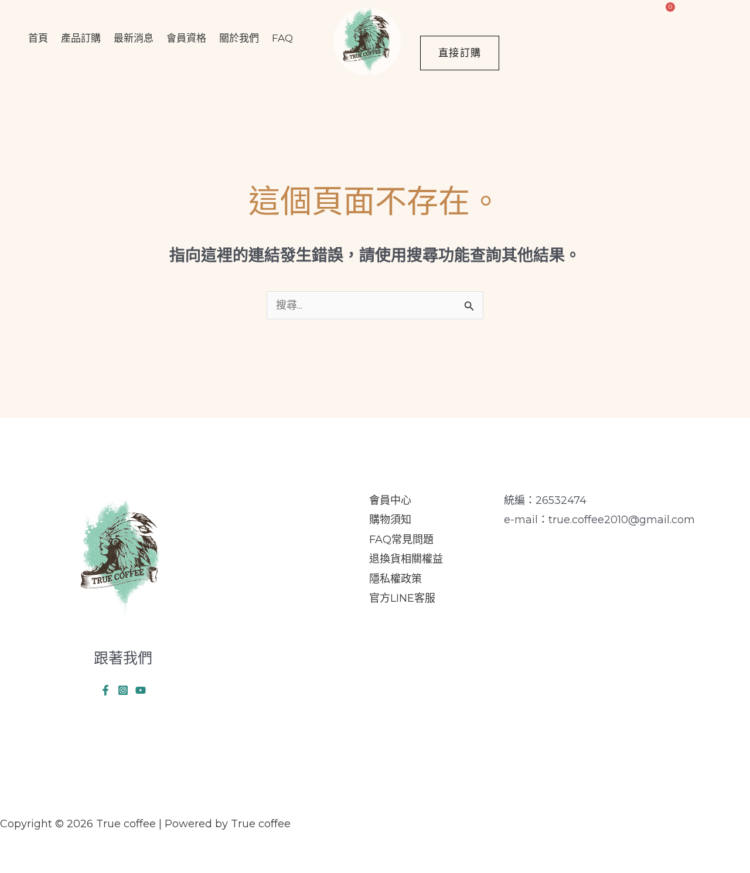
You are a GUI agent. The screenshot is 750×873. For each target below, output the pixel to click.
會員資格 (186, 38)
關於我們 (239, 38)
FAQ (282, 38)
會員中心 (390, 500)
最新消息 (134, 38)
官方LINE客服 (402, 598)
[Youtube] (140, 690)
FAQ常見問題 (401, 539)
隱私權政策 (395, 578)
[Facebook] (105, 690)
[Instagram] (123, 690)
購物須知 (390, 519)
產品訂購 (81, 38)
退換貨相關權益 (406, 559)
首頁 (38, 38)
